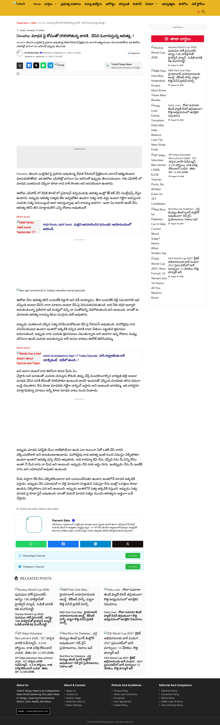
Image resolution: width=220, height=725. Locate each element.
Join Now (133, 556)
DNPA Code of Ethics (172, 701)
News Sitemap (74, 705)
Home (37, 4)
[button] (203, 12)
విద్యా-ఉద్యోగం (93, 4)
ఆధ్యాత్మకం (168, 4)
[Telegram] (50, 65)
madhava (42, 509)
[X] (36, 65)
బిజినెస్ (137, 4)
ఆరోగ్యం (110, 4)
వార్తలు (48, 4)
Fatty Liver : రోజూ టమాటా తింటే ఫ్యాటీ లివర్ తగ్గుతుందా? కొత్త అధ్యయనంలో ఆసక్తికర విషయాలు (123, 615)
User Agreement (122, 701)
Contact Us (72, 694)
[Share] (20, 65)
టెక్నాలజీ (124, 4)
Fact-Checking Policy (172, 705)
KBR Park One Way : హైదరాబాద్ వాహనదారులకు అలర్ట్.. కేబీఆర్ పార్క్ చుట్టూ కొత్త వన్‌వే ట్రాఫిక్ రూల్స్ (78, 617)
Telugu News (23, 23)
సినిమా (149, 4)
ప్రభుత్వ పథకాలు (71, 4)
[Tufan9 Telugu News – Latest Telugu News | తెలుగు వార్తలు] (21, 4)
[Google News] (59, 65)
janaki (34, 509)
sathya (55, 509)
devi (29, 509)
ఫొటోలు (183, 4)
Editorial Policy (169, 690)
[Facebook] (29, 65)
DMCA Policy (168, 697)
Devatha (23, 509)
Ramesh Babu (33, 53)
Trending (30, 30)
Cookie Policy (121, 705)
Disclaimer (119, 697)
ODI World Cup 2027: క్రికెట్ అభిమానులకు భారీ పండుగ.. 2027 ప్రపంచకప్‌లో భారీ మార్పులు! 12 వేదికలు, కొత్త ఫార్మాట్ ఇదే (123, 663)
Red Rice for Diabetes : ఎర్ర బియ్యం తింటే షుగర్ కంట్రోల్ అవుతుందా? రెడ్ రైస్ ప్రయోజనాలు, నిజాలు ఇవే (79, 661)
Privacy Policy (121, 690)
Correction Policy (170, 694)
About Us (71, 690)
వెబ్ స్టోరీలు (198, 4)
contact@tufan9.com (37, 711)
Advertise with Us (75, 701)
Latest (33, 23)
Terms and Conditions (125, 694)
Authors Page (73, 697)
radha (49, 509)
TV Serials (40, 30)
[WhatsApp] (43, 65)
